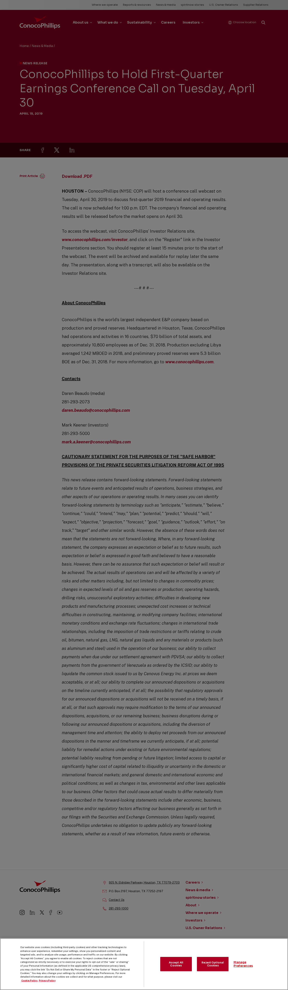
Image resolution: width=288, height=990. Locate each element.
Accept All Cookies (176, 964)
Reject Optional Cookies (213, 964)
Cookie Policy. (29, 980)
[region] (144, 964)
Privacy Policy (47, 980)
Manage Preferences (243, 964)
